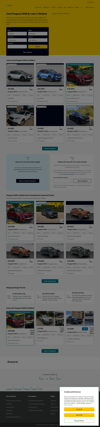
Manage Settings (79, 420)
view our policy (68, 405)
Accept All (79, 409)
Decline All (79, 415)
